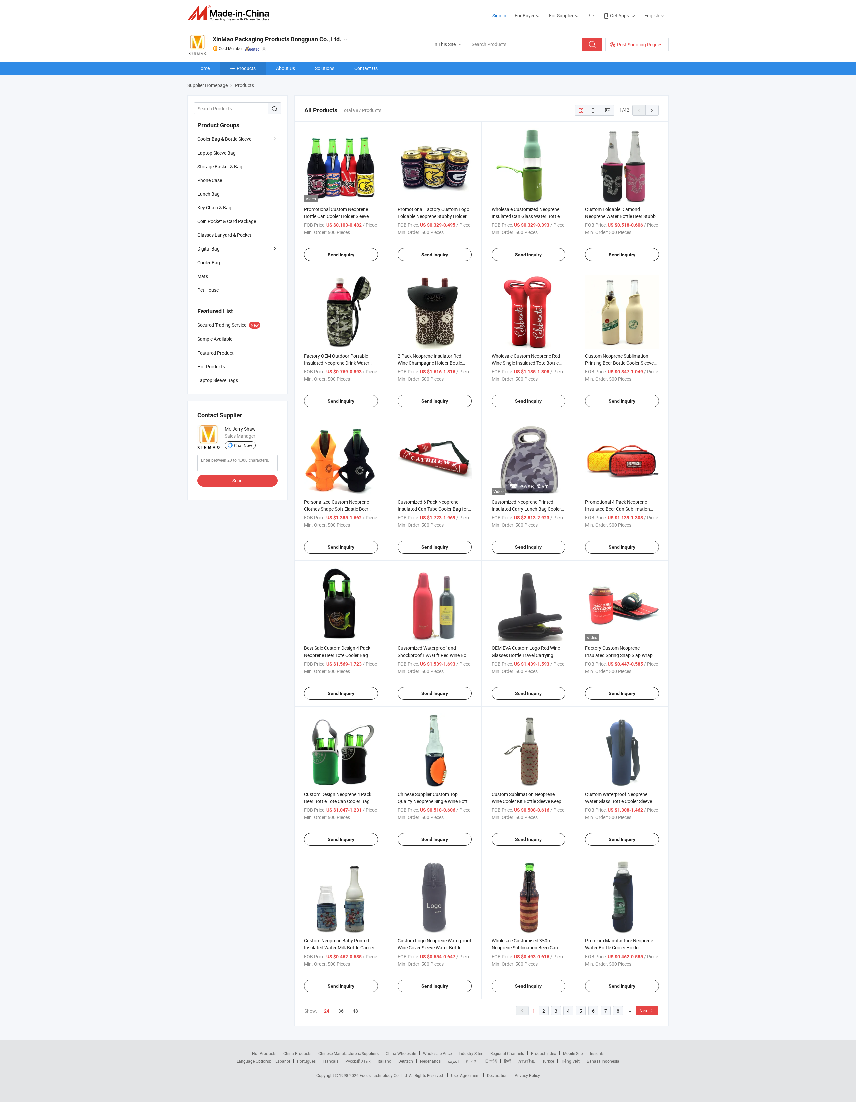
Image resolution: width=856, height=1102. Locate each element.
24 (326, 1011)
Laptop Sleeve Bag (216, 152)
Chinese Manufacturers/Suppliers (348, 1053)
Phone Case (209, 180)
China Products (297, 1053)
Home (203, 68)
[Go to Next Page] (652, 110)
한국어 (472, 1061)
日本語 (491, 1061)
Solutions (324, 68)
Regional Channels (507, 1053)
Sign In (499, 15)
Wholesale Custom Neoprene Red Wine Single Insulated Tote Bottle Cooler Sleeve (526, 363)
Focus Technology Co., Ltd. (384, 1075)
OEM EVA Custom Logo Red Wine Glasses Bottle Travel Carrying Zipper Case (526, 655)
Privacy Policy (527, 1075)
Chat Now (243, 445)
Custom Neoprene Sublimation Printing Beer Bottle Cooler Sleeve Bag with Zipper (619, 363)
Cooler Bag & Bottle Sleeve (224, 139)
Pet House (208, 290)
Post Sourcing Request (640, 44)
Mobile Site (573, 1053)
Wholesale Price (437, 1053)
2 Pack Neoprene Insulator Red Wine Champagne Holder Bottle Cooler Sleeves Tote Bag (430, 363)
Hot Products (264, 1053)
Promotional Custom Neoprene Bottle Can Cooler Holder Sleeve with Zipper (336, 216)
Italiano (384, 1061)
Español (282, 1061)
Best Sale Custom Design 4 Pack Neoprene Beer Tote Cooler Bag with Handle (337, 655)
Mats (202, 276)
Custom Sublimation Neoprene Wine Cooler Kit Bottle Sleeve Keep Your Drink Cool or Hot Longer (526, 801)
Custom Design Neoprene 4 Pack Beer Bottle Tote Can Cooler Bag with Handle (337, 801)
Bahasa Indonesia (603, 1061)
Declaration (497, 1075)
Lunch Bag (208, 194)
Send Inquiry (341, 254)
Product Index (543, 1053)
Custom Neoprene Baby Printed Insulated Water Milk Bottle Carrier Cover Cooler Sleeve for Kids (339, 947)
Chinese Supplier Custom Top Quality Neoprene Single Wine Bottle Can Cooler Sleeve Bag (434, 801)
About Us (285, 68)
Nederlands (430, 1061)
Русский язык (357, 1061)
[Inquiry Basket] (591, 15)
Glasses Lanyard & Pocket (224, 235)
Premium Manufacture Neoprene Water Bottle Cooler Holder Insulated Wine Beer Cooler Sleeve (619, 947)
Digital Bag (208, 248)
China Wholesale (401, 1053)
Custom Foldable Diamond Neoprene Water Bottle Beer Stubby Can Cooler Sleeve (621, 216)
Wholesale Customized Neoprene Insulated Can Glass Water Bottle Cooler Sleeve (526, 216)
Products (246, 68)
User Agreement (465, 1075)
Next (644, 1010)
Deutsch (405, 1061)
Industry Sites (471, 1053)
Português (306, 1061)
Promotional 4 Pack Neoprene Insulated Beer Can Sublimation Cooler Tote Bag (617, 509)
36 (341, 1011)
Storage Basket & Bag (219, 166)
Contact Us (366, 68)
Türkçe (548, 1061)
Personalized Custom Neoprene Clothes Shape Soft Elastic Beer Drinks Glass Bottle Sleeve (336, 509)
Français (330, 1061)
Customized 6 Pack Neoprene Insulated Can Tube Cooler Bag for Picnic (433, 509)
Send (237, 480)
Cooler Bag (208, 262)
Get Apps (619, 15)
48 (355, 1011)
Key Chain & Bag (214, 207)
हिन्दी (507, 1061)
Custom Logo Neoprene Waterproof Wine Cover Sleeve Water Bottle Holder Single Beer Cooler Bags (434, 947)
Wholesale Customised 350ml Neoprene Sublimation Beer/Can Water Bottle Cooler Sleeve (525, 947)
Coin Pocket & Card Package (226, 221)
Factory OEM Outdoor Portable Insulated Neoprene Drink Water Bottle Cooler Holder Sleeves (336, 363)
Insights (597, 1053)
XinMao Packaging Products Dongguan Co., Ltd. (277, 39)
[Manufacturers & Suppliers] (230, 13)
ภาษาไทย (526, 1061)
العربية (453, 1061)
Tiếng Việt (570, 1061)
